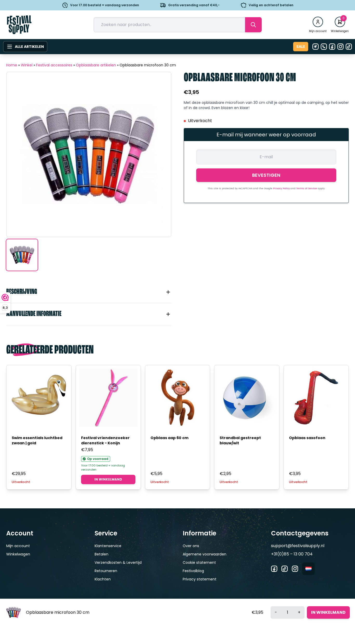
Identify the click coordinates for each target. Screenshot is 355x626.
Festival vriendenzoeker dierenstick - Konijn (105, 440)
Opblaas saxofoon (307, 437)
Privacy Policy (282, 188)
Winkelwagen (18, 554)
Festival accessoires (54, 65)
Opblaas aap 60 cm (169, 437)
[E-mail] (315, 46)
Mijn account (18, 545)
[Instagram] (340, 46)
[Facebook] (332, 46)
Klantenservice (108, 545)
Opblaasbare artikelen (96, 65)
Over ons (191, 545)
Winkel (26, 65)
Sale (300, 46)
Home (11, 65)
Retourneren (106, 570)
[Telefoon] (324, 46)
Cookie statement (199, 562)
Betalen (101, 554)
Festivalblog (193, 570)
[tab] (88, 292)
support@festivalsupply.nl (297, 546)
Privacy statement (199, 579)
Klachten (103, 579)
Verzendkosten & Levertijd (118, 562)
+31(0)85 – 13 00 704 (292, 554)
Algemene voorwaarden (204, 554)
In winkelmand (108, 479)
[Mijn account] (318, 22)
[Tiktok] (349, 46)
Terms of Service (307, 188)
